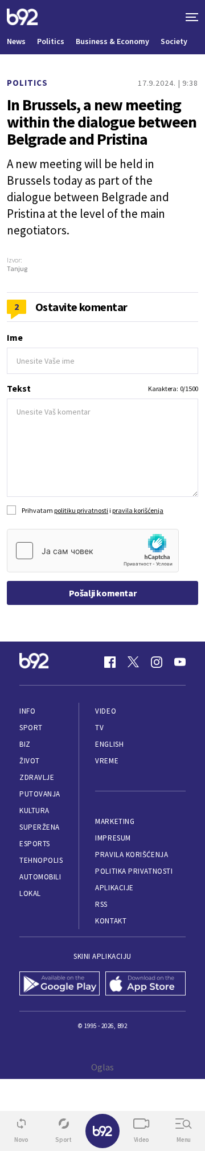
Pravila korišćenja (131, 854)
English (109, 744)
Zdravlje (36, 777)
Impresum (112, 838)
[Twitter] (133, 662)
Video (105, 711)
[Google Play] (59, 984)
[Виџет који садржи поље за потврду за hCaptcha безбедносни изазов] (93, 550)
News (16, 41)
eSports (34, 844)
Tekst (19, 388)
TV (99, 727)
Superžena (39, 827)
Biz (25, 744)
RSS (101, 904)
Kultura (34, 810)
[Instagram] (156, 662)
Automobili (40, 877)
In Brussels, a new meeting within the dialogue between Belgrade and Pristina (101, 122)
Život (29, 761)
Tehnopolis (41, 860)
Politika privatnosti (134, 871)
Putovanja (39, 794)
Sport (31, 727)
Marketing (114, 821)
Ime (15, 337)
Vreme (106, 761)
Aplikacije (114, 888)
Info (27, 711)
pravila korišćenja (137, 510)
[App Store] (145, 984)
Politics (50, 41)
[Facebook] (110, 662)
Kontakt (110, 921)
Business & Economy (112, 41)
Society (174, 41)
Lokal (30, 893)
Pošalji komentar (103, 593)
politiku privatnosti (81, 510)
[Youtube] (180, 662)
